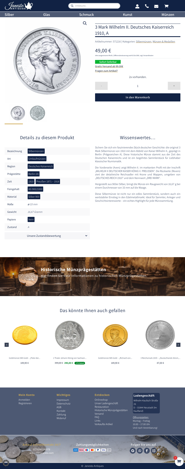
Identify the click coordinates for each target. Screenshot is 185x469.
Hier (44, 276)
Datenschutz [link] (63, 403)
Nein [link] (31, 219)
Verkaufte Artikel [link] (104, 424)
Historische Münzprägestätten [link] (73, 269)
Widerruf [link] (61, 418)
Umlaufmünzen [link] (37, 158)
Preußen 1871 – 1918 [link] (47, 181)
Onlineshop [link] (101, 399)
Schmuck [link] (86, 14)
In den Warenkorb (138, 97)
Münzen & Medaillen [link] (164, 41)
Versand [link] (99, 413)
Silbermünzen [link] (143, 41)
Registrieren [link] (25, 403)
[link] (19, 9)
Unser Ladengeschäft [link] (106, 403)
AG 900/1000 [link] (35, 189)
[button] (178, 345)
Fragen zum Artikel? (106, 71)
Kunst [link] (127, 14)
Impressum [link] (63, 400)
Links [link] (97, 420)
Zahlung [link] (61, 414)
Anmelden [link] (24, 399)
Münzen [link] (168, 14)
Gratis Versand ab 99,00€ (109, 66)
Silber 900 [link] (33, 196)
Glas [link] (46, 14)
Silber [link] (9, 14)
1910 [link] (31, 181)
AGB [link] (59, 407)
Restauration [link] (102, 407)
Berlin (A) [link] (33, 174)
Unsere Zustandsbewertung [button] (44, 236)
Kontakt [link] (61, 411)
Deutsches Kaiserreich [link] (40, 166)
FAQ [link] (97, 417)
